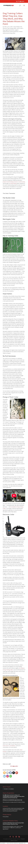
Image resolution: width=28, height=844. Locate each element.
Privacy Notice (6, 816)
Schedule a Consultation (9, 788)
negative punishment (9, 30)
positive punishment (14, 31)
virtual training (13, 183)
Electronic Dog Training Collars (9, 28)
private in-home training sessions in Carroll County (14, 181)
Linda (5, 26)
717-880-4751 (20, 1)
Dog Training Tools (18, 26)
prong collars (12, 33)
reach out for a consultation (9, 745)
